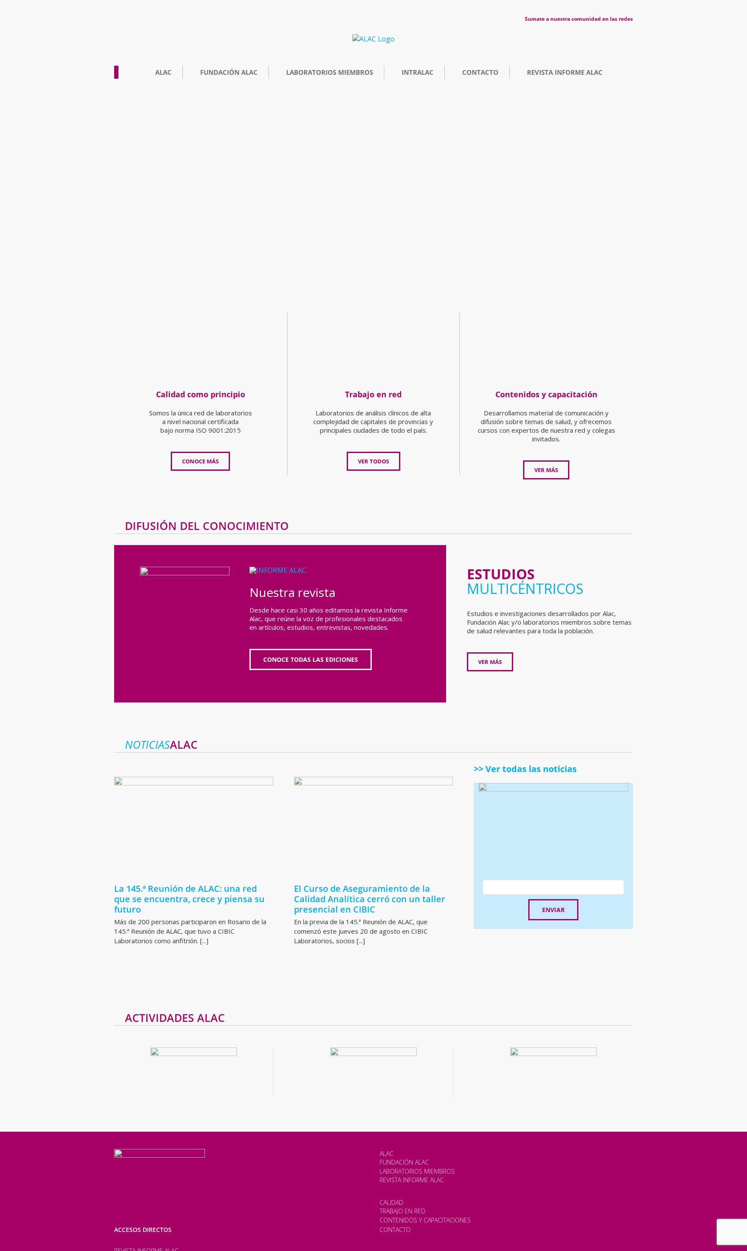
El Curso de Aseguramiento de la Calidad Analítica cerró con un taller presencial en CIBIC (369, 899)
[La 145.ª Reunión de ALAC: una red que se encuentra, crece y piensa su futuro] (193, 827)
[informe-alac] (277, 570)
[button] (105, 196)
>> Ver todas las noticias (525, 769)
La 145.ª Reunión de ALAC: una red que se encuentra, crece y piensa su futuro (189, 899)
